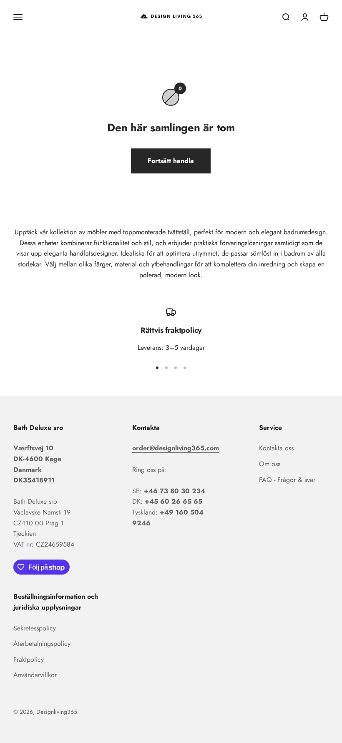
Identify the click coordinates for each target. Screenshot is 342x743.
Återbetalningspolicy (41, 643)
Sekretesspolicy (34, 628)
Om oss (269, 464)
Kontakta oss (276, 448)
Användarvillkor (35, 675)
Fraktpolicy (28, 659)
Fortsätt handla (171, 161)
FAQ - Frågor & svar (287, 479)
